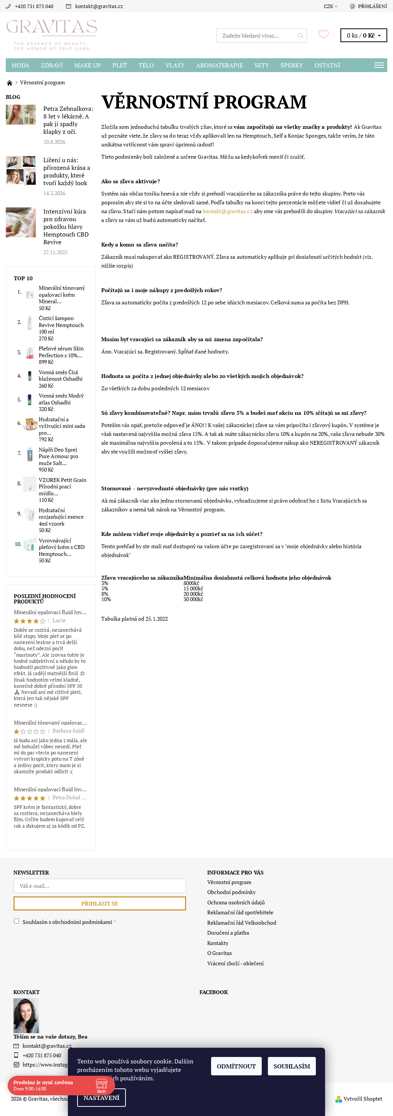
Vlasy (175, 65)
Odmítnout (236, 1066)
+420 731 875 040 (34, 6)
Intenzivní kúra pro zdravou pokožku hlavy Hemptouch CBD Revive (66, 226)
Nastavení (101, 1097)
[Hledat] (301, 35)
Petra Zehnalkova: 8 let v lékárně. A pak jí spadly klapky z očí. (68, 120)
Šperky (292, 65)
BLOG (13, 96)
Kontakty (217, 943)
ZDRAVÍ (52, 65)
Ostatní (327, 65)
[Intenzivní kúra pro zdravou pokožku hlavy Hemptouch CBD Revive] (21, 221)
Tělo (146, 65)
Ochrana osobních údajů (236, 902)
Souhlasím (292, 1066)
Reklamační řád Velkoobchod (241, 922)
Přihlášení (372, 6)
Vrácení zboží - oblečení (235, 963)
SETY (261, 65)
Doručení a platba (228, 932)
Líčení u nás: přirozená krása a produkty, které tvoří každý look (66, 171)
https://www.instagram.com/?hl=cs (64, 1064)
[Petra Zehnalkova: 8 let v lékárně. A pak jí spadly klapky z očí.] (21, 114)
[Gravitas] (101, 35)
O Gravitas (219, 953)
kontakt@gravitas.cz (99, 6)
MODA (21, 65)
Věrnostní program (229, 882)
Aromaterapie (219, 65)
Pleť (119, 65)
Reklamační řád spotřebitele (240, 912)
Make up (87, 65)
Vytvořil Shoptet (362, 1098)
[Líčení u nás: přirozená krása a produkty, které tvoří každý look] (21, 170)
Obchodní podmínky (231, 892)
